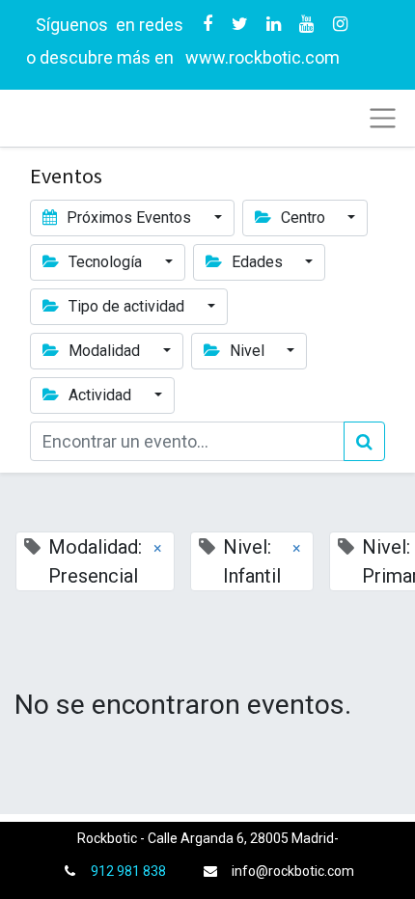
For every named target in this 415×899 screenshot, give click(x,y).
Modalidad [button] (104, 350)
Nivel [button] (247, 350)
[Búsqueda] (364, 441)
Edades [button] (257, 262)
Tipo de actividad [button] (126, 306)
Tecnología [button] (105, 262)
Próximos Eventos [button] (129, 217)
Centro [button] (303, 217)
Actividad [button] (100, 395)
